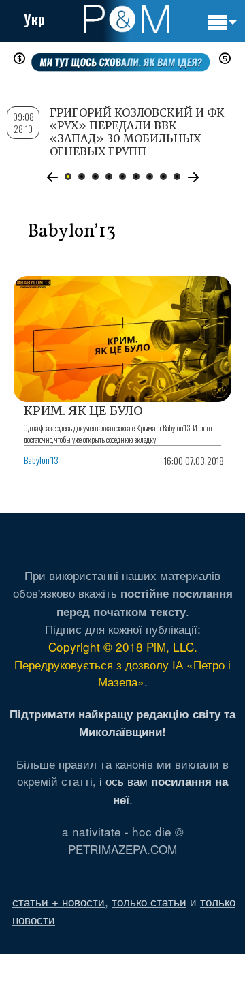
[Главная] (126, 19)
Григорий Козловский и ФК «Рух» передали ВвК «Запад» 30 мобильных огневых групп (137, 132)
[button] (52, 177)
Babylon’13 (41, 460)
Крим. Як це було (83, 410)
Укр (34, 19)
